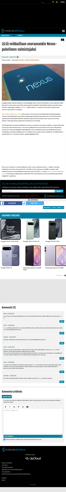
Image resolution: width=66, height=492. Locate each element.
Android (59, 207)
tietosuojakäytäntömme (33, 196)
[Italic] (10, 406)
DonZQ (5, 313)
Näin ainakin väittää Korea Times (11, 114)
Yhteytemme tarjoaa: (30, 454)
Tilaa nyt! (59, 191)
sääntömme (23, 196)
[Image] (27, 406)
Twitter (34, 203)
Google (54, 207)
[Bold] (5, 406)
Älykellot (20, 35)
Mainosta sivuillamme (7, 463)
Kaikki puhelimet (5, 35)
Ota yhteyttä (4, 465)
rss (57, 2)
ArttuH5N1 (6, 375)
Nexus (60, 316)
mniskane (6, 337)
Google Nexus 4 (47, 207)
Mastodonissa (35, 60)
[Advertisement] (33, 16)
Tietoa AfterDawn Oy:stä (7, 467)
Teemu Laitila (5, 57)
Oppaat (13, 35)
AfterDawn (4, 478)
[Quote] (14, 406)
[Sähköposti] (18, 57)
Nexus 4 (23, 107)
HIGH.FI (3, 480)
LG (36, 107)
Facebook (12, 203)
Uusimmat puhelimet (11, 215)
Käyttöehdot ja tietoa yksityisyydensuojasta (12, 469)
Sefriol (5, 325)
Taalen (5, 362)
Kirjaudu (63, 2)
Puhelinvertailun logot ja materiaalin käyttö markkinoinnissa (16, 474)
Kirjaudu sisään (7, 396)
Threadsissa (28, 60)
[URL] (19, 406)
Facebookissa (21, 60)
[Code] (23, 406)
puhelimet (52, 349)
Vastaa (61, 321)
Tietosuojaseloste (6, 472)
